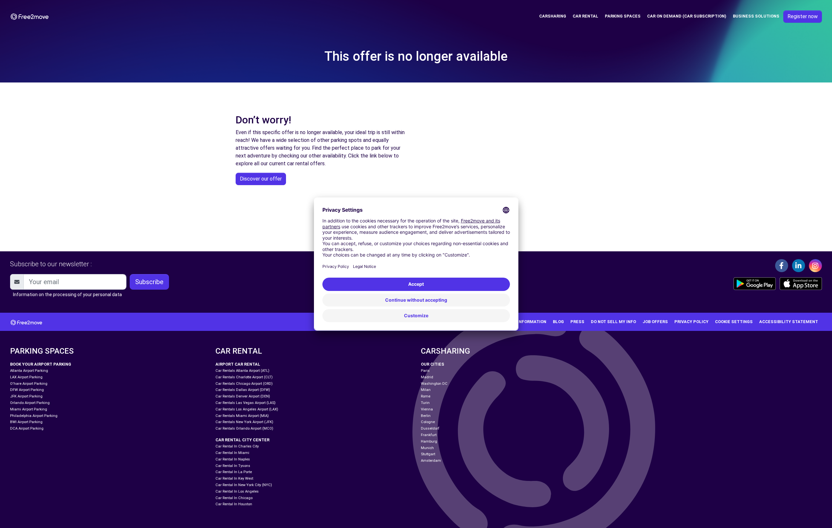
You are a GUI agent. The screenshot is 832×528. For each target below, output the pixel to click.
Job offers (655, 321)
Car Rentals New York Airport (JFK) (244, 422)
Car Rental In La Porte (233, 472)
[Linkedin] (798, 265)
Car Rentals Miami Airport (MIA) (242, 416)
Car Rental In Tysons (232, 466)
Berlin (426, 416)
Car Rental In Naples (232, 459)
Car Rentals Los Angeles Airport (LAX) (246, 409)
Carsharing (552, 16)
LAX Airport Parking (26, 377)
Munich (427, 448)
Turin (425, 403)
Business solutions (756, 16)
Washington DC (434, 384)
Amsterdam (431, 461)
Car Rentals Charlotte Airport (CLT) (244, 377)
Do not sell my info (613, 321)
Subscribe (149, 282)
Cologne (428, 422)
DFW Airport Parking (27, 390)
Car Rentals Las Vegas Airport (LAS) (245, 403)
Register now (802, 16)
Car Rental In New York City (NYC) (243, 485)
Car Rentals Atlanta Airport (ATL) (242, 371)
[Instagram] (815, 265)
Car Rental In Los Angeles (237, 491)
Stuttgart (428, 454)
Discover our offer (261, 179)
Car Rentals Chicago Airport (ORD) (244, 384)
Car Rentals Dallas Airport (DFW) (242, 390)
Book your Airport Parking (40, 364)
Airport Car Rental (237, 364)
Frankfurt (428, 435)
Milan (426, 390)
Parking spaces (623, 16)
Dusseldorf (430, 428)
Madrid (427, 377)
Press (577, 321)
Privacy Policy (691, 321)
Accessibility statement (788, 321)
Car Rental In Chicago (234, 498)
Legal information (524, 321)
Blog (558, 321)
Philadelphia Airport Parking (34, 416)
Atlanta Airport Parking (29, 371)
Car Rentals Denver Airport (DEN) (242, 396)
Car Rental (585, 16)
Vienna (427, 409)
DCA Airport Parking (27, 428)
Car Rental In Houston (233, 504)
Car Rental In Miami (232, 453)
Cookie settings (734, 321)
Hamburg (429, 441)
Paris (425, 371)
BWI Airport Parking (26, 422)
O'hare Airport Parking (28, 384)
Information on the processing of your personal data (67, 294)
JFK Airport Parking (26, 396)
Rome (425, 396)
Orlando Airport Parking (30, 403)
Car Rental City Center (242, 439)
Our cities (432, 364)
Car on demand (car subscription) (686, 16)
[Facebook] (781, 265)
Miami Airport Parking (28, 409)
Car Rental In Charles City (237, 446)
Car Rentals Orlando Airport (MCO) (244, 428)
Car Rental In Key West (234, 478)
